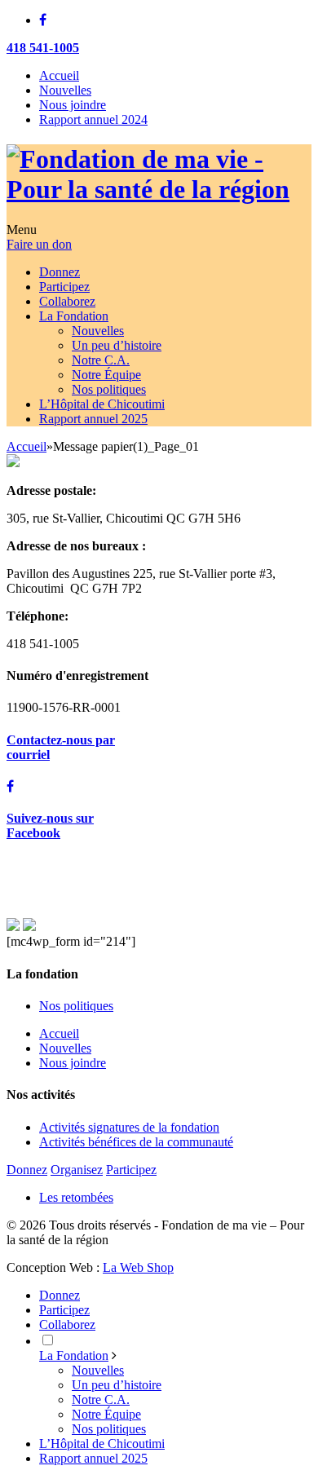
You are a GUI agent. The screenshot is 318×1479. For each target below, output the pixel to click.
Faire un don (39, 244)
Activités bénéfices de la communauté (136, 1142)
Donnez (27, 1170)
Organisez (77, 1170)
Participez (131, 1170)
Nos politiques (76, 1006)
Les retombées (76, 1197)
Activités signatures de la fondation (129, 1127)
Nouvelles (65, 90)
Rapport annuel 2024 (93, 119)
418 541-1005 (43, 48)
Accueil (59, 75)
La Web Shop (138, 1267)
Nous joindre (72, 105)
